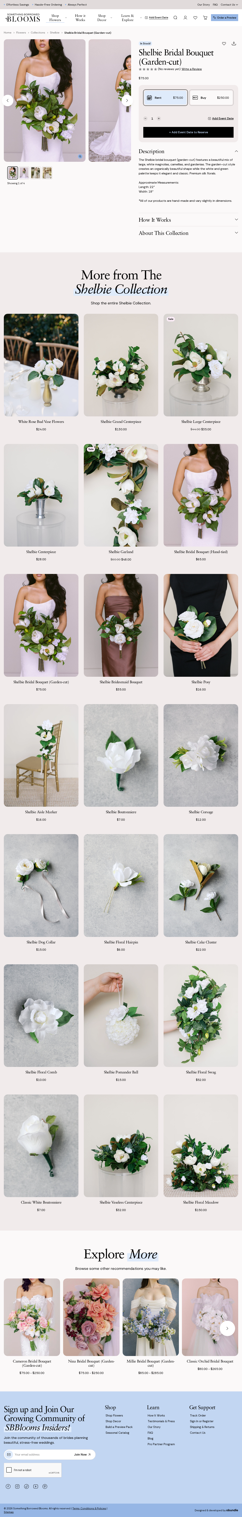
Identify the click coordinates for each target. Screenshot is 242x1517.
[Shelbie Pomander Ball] (121, 1015)
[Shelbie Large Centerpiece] (201, 365)
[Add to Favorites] (224, 43)
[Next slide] (127, 100)
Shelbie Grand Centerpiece (121, 421)
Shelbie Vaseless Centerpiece (121, 1202)
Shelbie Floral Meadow (201, 1202)
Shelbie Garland (121, 551)
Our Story (203, 4)
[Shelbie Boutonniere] (121, 755)
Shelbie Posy (200, 681)
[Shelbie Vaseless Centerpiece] (121, 1145)
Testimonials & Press (161, 1421)
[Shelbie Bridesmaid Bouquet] (121, 625)
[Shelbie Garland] (121, 495)
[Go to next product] (227, 1328)
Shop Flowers (114, 1415)
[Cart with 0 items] (205, 17)
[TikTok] (26, 1486)
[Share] (234, 43)
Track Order (198, 1415)
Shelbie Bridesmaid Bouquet (121, 681)
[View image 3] (35, 172)
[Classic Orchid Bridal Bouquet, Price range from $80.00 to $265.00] (210, 1317)
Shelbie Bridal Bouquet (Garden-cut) (41, 681)
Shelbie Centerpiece (41, 551)
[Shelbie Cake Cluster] (201, 885)
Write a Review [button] (192, 69)
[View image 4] (47, 172)
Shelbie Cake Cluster (201, 942)
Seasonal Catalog (117, 1433)
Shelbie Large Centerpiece (201, 421)
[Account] (185, 17)
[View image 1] (12, 172)
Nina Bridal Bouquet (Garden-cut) (91, 1363)
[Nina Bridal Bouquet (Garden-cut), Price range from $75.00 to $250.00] (91, 1317)
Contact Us (228, 4)
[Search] (175, 17)
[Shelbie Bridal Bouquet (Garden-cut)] (41, 625)
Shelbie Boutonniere (121, 811)
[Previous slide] (7, 100)
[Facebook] (8, 1486)
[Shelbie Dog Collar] (41, 885)
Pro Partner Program (161, 1444)
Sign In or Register (201, 1421)
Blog (150, 1438)
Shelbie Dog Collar (41, 942)
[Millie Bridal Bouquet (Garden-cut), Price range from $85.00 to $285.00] (151, 1317)
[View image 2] (24, 172)
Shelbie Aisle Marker (41, 811)
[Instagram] (17, 1486)
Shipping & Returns (202, 1427)
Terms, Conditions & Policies (89, 1508)
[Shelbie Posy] (201, 625)
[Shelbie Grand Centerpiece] (121, 365)
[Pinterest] (45, 1486)
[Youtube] (35, 1486)
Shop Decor (113, 1421)
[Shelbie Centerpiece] (41, 495)
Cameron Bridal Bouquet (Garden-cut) (32, 1363)
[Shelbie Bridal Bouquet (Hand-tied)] (201, 495)
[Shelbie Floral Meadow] (201, 1145)
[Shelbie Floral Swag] (201, 1015)
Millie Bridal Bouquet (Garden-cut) (151, 1363)
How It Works (156, 1415)
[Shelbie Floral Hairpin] (121, 885)
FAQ (215, 4)
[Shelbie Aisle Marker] (41, 755)
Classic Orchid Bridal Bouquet (210, 1361)
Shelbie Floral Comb (41, 1072)
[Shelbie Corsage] (201, 755)
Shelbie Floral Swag (201, 1072)
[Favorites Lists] (195, 17)
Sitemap (9, 1512)
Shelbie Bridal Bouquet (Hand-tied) (201, 551)
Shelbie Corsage (201, 811)
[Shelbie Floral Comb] (41, 1015)
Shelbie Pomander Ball (121, 1072)
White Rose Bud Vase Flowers (41, 421)
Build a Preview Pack (119, 1427)
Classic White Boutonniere (41, 1202)
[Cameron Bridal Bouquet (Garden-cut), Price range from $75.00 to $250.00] (32, 1317)
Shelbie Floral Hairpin (121, 942)
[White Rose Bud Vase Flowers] (41, 365)
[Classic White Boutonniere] (41, 1145)
